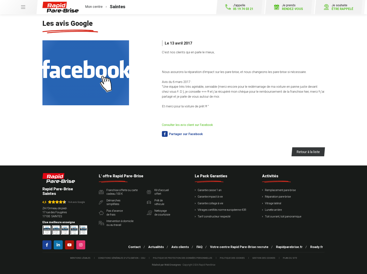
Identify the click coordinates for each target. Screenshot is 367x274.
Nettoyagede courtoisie (162, 212)
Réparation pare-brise (278, 196)
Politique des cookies (232, 258)
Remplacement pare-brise (280, 190)
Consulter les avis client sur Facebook (187, 125)
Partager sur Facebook (185, 134)
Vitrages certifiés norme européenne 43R (222, 209)
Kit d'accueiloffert (161, 192)
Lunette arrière (273, 209)
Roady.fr (316, 247)
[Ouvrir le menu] (18, 7)
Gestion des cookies (263, 258)
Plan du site (290, 258)
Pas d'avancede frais (114, 212)
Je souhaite (342, 7)
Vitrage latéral (273, 203)
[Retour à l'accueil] (58, 178)
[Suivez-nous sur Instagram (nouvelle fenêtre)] (81, 244)
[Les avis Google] (85, 72)
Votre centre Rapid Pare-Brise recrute (239, 247)
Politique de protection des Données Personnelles (182, 258)
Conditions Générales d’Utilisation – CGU (121, 258)
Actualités (156, 247)
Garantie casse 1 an (210, 190)
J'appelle (243, 7)
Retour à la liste (308, 152)
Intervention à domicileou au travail (119, 223)
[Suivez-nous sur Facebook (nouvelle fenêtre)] (47, 244)
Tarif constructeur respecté (214, 216)
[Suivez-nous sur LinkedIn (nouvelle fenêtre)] (59, 244)
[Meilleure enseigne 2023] (83, 230)
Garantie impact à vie (210, 196)
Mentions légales (80, 258)
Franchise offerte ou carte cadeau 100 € (122, 192)
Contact (134, 247)
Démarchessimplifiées (113, 202)
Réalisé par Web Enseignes (166, 264)
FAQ (199, 247)
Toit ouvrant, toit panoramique (283, 216)
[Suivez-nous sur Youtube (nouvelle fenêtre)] (70, 244)
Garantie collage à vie (210, 203)
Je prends (292, 7)
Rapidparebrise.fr (289, 247)
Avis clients (180, 247)
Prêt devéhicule (159, 202)
